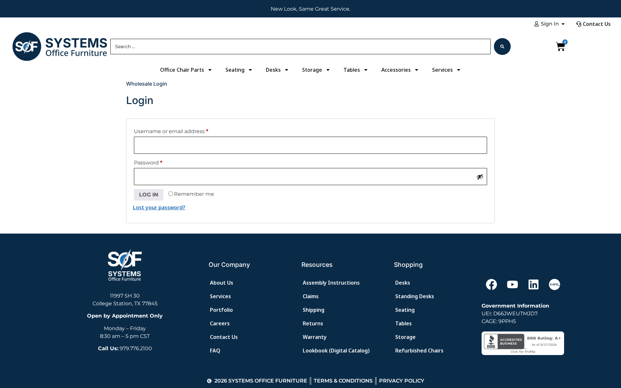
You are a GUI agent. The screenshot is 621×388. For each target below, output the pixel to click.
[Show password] (480, 176)
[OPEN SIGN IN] (563, 24)
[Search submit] (502, 46)
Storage (312, 69)
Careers (220, 323)
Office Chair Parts (182, 69)
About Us (221, 282)
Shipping (313, 309)
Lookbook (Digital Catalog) (336, 350)
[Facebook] (491, 284)
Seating (235, 69)
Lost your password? (159, 207)
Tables (351, 69)
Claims (311, 296)
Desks (273, 69)
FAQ (215, 350)
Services (442, 69)
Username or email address (171, 131)
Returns (313, 323)
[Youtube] (512, 284)
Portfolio (221, 309)
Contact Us (224, 337)
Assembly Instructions (331, 282)
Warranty (315, 337)
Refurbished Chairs (419, 350)
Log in (148, 195)
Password (148, 163)
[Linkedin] (533, 284)
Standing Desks (414, 296)
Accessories (396, 69)
